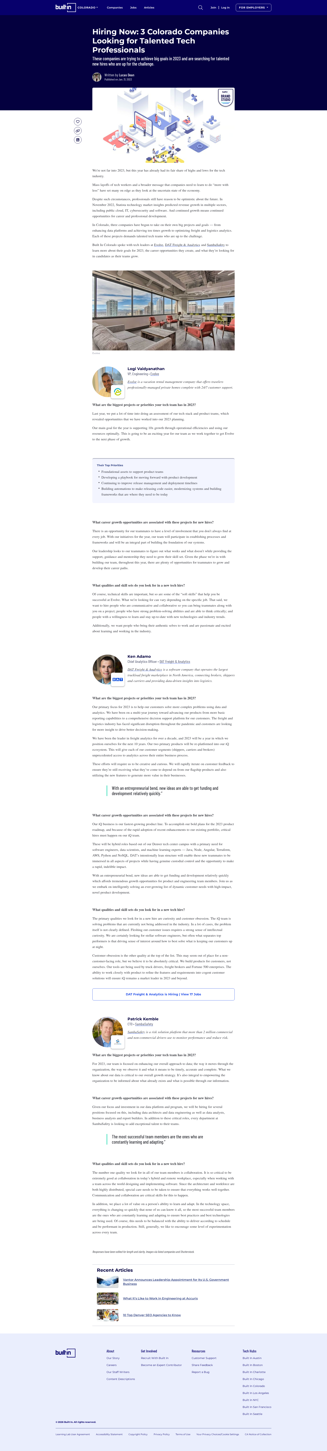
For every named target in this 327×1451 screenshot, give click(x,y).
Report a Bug (200, 1372)
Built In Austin (252, 1358)
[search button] (201, 7)
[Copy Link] (78, 131)
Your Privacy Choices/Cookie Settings (217, 1434)
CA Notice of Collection (258, 1434)
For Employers (252, 7)
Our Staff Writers (118, 1372)
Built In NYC (251, 1400)
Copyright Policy (138, 1434)
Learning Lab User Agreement (73, 1434)
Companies (115, 7)
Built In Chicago (253, 1379)
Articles (149, 7)
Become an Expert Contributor (161, 1365)
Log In (225, 7)
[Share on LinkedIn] (78, 140)
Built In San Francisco (257, 1407)
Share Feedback (202, 1365)
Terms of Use (183, 1434)
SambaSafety (144, 1024)
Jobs (133, 7)
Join (213, 7)
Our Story (113, 1358)
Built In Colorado (254, 1386)
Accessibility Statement (109, 1434)
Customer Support (204, 1358)
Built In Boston (253, 1365)
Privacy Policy (162, 1434)
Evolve (154, 374)
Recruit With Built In (154, 1358)
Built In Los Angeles (256, 1393)
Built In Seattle (252, 1414)
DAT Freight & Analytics (175, 661)
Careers (112, 1365)
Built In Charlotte (254, 1372)
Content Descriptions (121, 1379)
